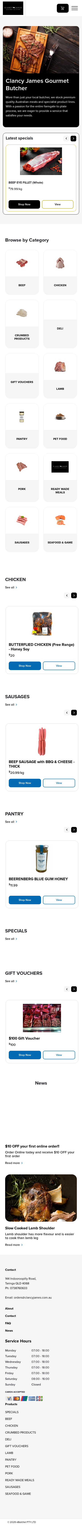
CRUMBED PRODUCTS (20, 1432)
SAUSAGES (12, 1487)
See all (10, 587)
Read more (13, 1163)
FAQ (8, 1323)
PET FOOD (12, 1466)
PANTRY (10, 1460)
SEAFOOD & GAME (18, 1494)
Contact (10, 1316)
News (9, 1330)
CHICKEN (11, 1425)
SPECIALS (11, 1412)
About (9, 1308)
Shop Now (24, 204)
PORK (9, 1473)
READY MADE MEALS (19, 1480)
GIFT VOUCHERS (16, 1446)
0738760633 (18, 1288)
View (58, 204)
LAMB (9, 1453)
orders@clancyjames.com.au (33, 1297)
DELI (8, 1439)
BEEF (8, 1419)
